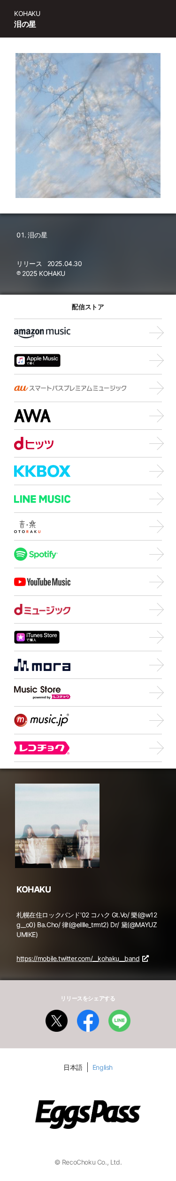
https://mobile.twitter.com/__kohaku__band (78, 958)
